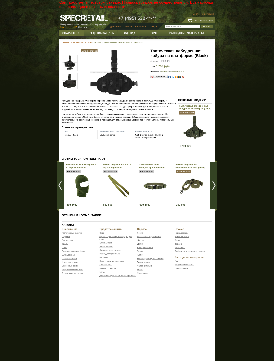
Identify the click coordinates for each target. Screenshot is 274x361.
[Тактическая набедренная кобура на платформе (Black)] (114, 95)
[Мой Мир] (179, 77)
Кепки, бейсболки (145, 247)
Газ (176, 261)
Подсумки (66, 237)
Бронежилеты (105, 265)
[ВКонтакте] (169, 77)
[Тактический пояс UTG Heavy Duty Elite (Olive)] (155, 197)
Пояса (64, 247)
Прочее (179, 229)
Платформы (67, 240)
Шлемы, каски (105, 243)
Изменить (82, 27)
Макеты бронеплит (108, 268)
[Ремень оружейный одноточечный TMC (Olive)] (191, 197)
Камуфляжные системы (72, 269)
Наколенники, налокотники (111, 261)
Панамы (140, 251)
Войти (196, 14)
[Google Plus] (183, 77)
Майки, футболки (144, 266)
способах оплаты (177, 71)
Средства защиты (110, 229)
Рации (177, 240)
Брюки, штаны (143, 262)
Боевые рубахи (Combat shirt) (150, 258)
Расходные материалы (189, 257)
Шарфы (140, 240)
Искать (207, 26)
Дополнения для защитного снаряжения (117, 276)
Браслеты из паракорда (72, 273)
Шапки (140, 244)
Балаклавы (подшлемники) (149, 237)
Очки (101, 233)
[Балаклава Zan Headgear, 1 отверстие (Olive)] (82, 197)
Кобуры (65, 244)
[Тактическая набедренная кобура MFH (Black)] (70, 63)
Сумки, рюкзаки (68, 255)
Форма (140, 233)
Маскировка (142, 273)
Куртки (140, 255)
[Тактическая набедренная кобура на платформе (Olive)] (194, 138)
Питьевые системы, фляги (73, 251)
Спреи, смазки (181, 268)
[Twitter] (173, 77)
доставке (165, 71)
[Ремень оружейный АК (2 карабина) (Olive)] (118, 197)
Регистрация (207, 14)
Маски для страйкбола (109, 254)
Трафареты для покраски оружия (190, 251)
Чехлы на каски (106, 246)
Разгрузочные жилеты (72, 233)
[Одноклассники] (176, 77)
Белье (140, 269)
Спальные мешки (69, 258)
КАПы (102, 272)
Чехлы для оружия (70, 262)
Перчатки (103, 257)
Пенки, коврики (181, 233)
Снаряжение (69, 229)
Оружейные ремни (70, 266)
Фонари (178, 244)
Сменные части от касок (110, 250)
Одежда (142, 229)
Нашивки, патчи (182, 237)
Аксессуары (180, 247)
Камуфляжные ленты (184, 265)
